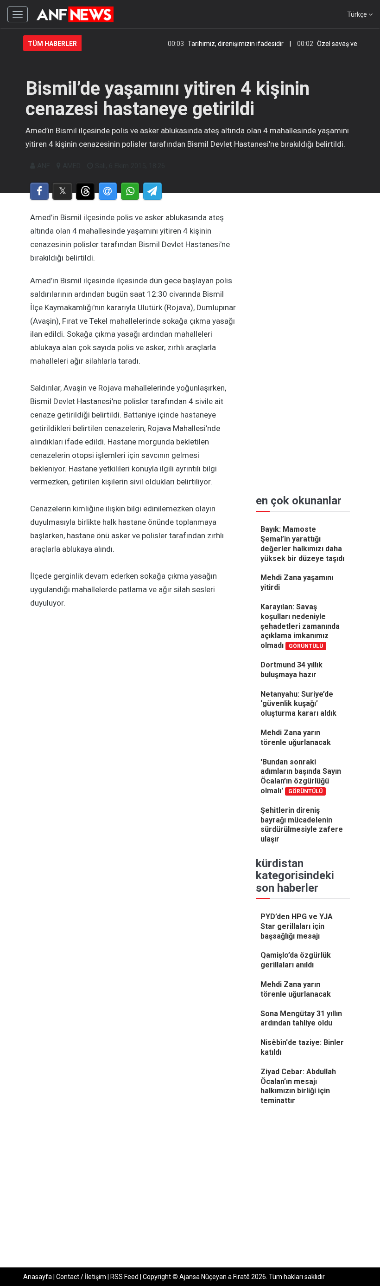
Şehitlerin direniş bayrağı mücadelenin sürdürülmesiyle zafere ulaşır (301, 824)
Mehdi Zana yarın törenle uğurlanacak (295, 737)
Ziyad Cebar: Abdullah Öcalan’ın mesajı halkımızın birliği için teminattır (298, 1086)
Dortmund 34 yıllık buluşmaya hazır (291, 669)
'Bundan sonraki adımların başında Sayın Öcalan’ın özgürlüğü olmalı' (300, 776)
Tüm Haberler (52, 43)
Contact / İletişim (81, 1276)
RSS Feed (124, 1276)
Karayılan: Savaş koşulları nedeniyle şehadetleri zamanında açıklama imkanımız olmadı (300, 626)
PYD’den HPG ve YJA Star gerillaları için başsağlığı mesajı (296, 926)
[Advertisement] (133, 684)
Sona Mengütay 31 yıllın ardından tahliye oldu (301, 1018)
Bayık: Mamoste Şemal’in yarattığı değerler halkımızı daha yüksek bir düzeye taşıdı (302, 543)
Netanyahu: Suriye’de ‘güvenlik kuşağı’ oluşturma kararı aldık (298, 704)
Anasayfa (37, 1276)
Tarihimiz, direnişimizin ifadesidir (225, 43)
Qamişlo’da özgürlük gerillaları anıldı (295, 960)
